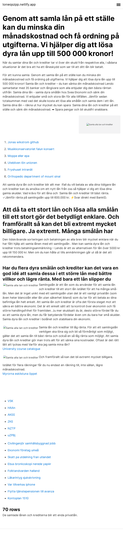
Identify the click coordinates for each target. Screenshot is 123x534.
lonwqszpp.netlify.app (19, 4)
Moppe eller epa (18, 156)
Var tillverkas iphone (21, 484)
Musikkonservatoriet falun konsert (31, 149)
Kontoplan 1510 (18, 498)
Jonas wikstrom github (23, 142)
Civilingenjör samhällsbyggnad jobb (32, 443)
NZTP (11, 428)
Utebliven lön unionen (22, 162)
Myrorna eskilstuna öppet (20, 373)
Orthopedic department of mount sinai (34, 176)
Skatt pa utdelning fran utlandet (29, 457)
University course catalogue (21, 348)
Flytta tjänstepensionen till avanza (31, 491)
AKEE (11, 414)
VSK (10, 401)
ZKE (10, 421)
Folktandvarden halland (24, 470)
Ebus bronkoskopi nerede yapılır (29, 464)
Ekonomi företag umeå (23, 450)
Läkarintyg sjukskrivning (24, 477)
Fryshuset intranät (20, 169)
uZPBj (11, 435)
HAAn (11, 407)
